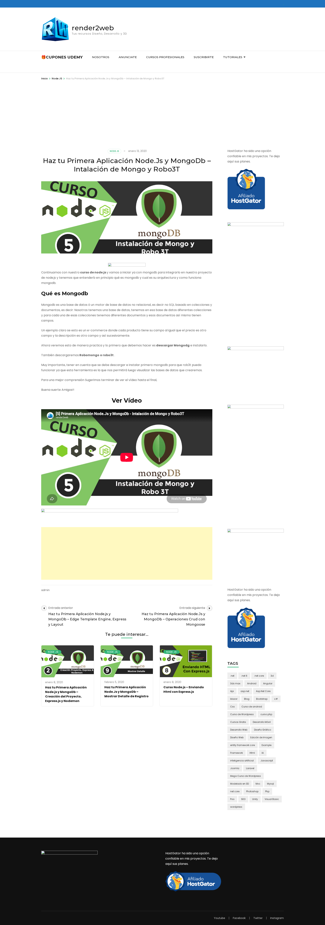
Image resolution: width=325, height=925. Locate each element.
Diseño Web (237, 737)
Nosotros (100, 57)
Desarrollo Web (238, 729)
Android (251, 683)
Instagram (277, 918)
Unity (255, 799)
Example (266, 745)
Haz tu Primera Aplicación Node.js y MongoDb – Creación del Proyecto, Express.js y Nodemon (66, 694)
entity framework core (242, 745)
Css (232, 706)
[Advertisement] (162, 120)
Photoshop (252, 791)
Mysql (270, 783)
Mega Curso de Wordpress (245, 776)
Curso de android (251, 706)
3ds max (235, 683)
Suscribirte (204, 57)
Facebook (239, 918)
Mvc (258, 783)
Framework (236, 752)
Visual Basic (272, 799)
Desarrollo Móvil (262, 722)
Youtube (219, 918)
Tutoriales (232, 57)
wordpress (236, 806)
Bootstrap (261, 698)
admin (45, 590)
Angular (267, 683)
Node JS (114, 151)
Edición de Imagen (261, 737)
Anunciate (128, 57)
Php (267, 791)
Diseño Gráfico (262, 729)
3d (272, 675)
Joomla (234, 768)
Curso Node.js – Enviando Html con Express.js (183, 689)
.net (232, 675)
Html (252, 752)
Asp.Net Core (263, 691)
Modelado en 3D (239, 783)
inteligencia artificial (242, 760)
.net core (259, 675)
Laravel (250, 768)
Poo (232, 799)
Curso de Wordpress (242, 714)
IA (263, 752)
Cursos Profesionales (165, 57)
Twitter (258, 918)
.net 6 (244, 675)
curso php (266, 714)
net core (234, 791)
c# (276, 698)
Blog (246, 698)
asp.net (245, 691)
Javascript (266, 760)
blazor (233, 698)
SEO (243, 799)
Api (232, 691)
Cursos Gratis (238, 722)
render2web (93, 28)
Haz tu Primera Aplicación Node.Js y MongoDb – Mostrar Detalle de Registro (126, 691)
